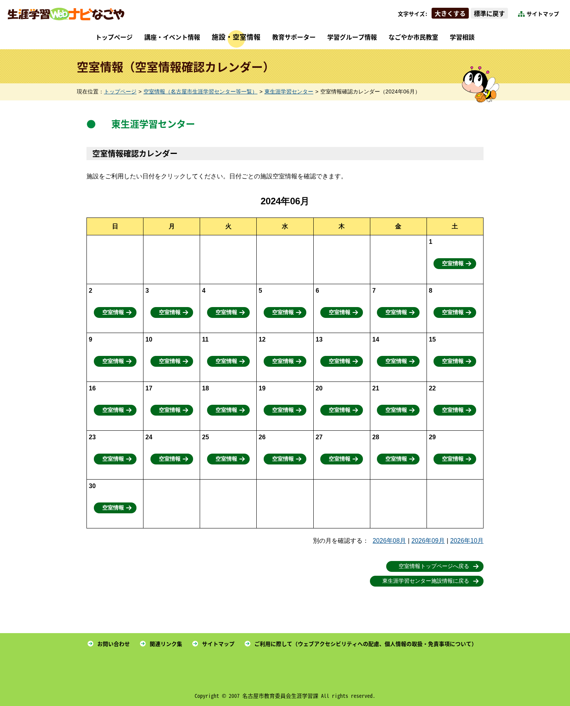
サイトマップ (543, 13)
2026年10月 (467, 540)
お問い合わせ (113, 643)
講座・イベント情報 (172, 36)
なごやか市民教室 (413, 36)
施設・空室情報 (236, 36)
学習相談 (462, 36)
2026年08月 (389, 540)
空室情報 (453, 263)
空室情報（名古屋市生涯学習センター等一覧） (200, 92)
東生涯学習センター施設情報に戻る (425, 581)
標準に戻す (489, 13)
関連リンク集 (166, 643)
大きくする (450, 13)
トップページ (114, 36)
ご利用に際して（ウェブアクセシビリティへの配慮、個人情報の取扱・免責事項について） (365, 643)
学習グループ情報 (352, 36)
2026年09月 (428, 540)
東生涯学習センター (288, 92)
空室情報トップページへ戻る (434, 566)
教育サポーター (294, 36)
